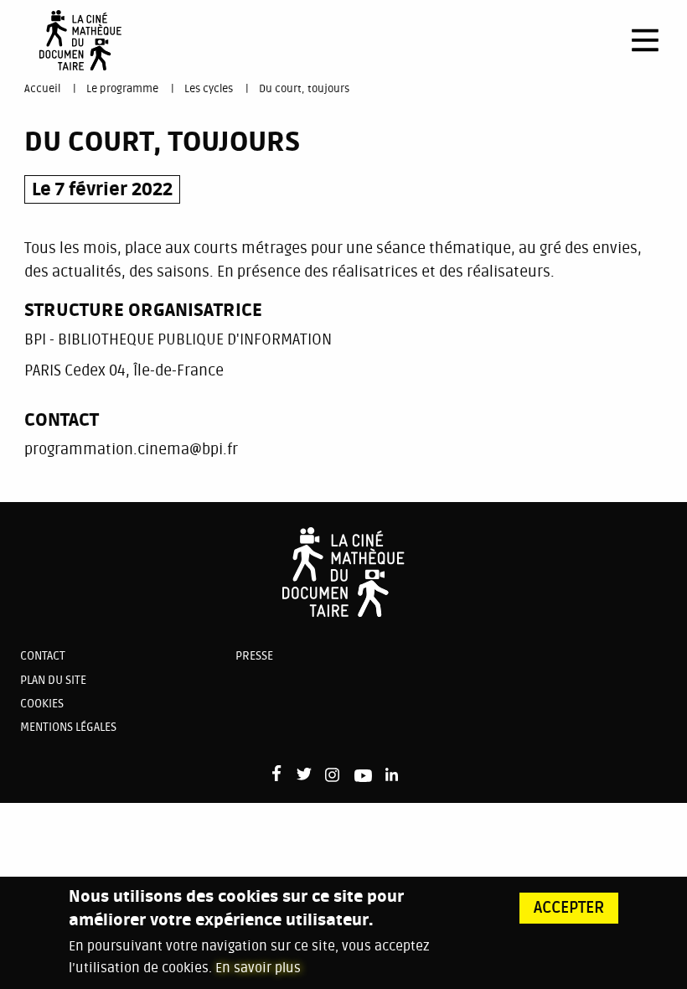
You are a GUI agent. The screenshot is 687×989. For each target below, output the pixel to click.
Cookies (42, 703)
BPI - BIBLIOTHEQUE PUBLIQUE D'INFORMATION (178, 339)
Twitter (304, 775)
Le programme (122, 89)
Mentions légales (68, 727)
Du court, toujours (304, 89)
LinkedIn (393, 775)
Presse (254, 656)
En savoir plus (258, 968)
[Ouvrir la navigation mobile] (645, 40)
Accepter (569, 907)
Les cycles (208, 89)
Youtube (363, 778)
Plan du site (53, 680)
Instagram (333, 775)
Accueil (42, 89)
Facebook (280, 773)
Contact (42, 656)
